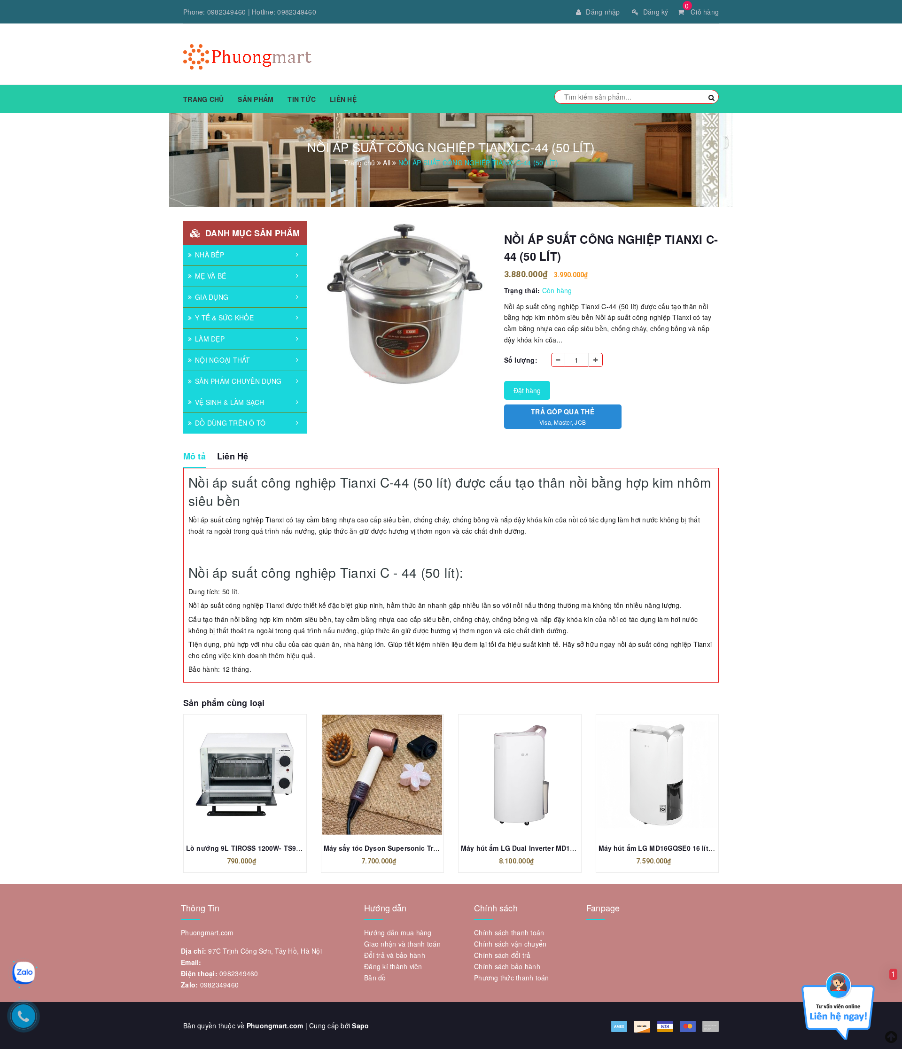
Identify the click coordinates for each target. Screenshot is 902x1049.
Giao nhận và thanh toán (402, 943)
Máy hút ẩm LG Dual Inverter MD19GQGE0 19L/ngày (545, 848)
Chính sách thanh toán (509, 932)
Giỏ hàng (702, 11)
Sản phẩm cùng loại (223, 703)
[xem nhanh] (255, 774)
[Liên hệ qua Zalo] (23, 973)
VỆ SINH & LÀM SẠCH (229, 402)
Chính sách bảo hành (507, 966)
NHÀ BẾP (209, 254)
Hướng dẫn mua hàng (398, 932)
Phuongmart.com (275, 1025)
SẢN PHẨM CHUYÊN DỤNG (238, 381)
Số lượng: (520, 360)
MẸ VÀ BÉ (210, 275)
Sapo (360, 1025)
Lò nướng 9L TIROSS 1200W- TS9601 (246, 848)
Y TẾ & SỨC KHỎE (224, 317)
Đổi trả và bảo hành (394, 955)
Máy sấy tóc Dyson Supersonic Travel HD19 (395, 848)
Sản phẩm (255, 99)
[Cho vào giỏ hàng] (234, 774)
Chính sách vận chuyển (510, 943)
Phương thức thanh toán (511, 977)
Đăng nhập (603, 11)
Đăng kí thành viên (393, 966)
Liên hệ (343, 99)
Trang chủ (203, 99)
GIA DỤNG (211, 297)
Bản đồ (375, 977)
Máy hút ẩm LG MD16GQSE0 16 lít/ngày (663, 848)
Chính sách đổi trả (502, 955)
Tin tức (302, 99)
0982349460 (226, 11)
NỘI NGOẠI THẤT (222, 360)
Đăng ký (656, 11)
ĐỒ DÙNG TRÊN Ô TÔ (230, 422)
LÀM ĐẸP (210, 338)
